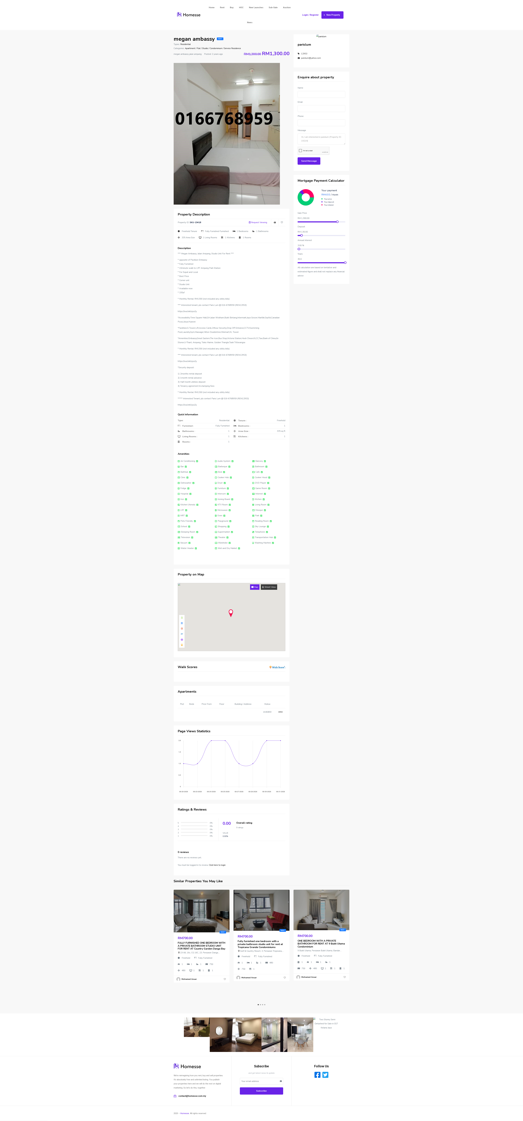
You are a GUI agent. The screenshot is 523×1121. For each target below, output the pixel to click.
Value (225, 833)
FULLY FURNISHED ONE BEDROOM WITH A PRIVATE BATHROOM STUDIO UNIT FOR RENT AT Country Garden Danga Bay (201, 945)
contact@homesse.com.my (192, 1096)
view (280, 711)
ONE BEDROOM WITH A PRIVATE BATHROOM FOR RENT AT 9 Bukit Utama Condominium (321, 943)
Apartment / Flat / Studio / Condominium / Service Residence (213, 48)
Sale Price (302, 213)
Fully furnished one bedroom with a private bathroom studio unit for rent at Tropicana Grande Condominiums (260, 944)
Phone (301, 116)
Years (300, 254)
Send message (309, 161)
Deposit (301, 226)
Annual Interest (305, 240)
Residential (185, 44)
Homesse (184, 1113)
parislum (304, 44)
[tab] (254, 587)
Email (300, 102)
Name (300, 87)
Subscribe (261, 1090)
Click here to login (217, 865)
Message (302, 130)
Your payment (329, 190)
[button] (332, 15)
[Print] (275, 222)
